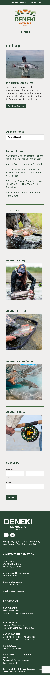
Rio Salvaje (9, 646)
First (7, 478)
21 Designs (21, 671)
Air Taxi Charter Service (17, 655)
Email (9, 482)
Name (9, 469)
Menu (27, 32)
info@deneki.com (17, 591)
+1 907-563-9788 (11, 584)
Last (27, 478)
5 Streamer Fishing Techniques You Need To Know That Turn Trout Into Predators (24, 184)
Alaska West (10, 622)
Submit (11, 497)
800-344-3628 (10, 575)
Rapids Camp (10, 608)
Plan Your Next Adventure (25, 2)
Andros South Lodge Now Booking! (24, 164)
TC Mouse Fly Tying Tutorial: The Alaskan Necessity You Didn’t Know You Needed (24, 172)
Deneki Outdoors (25, 17)
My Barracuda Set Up (20, 82)
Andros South (11, 634)
